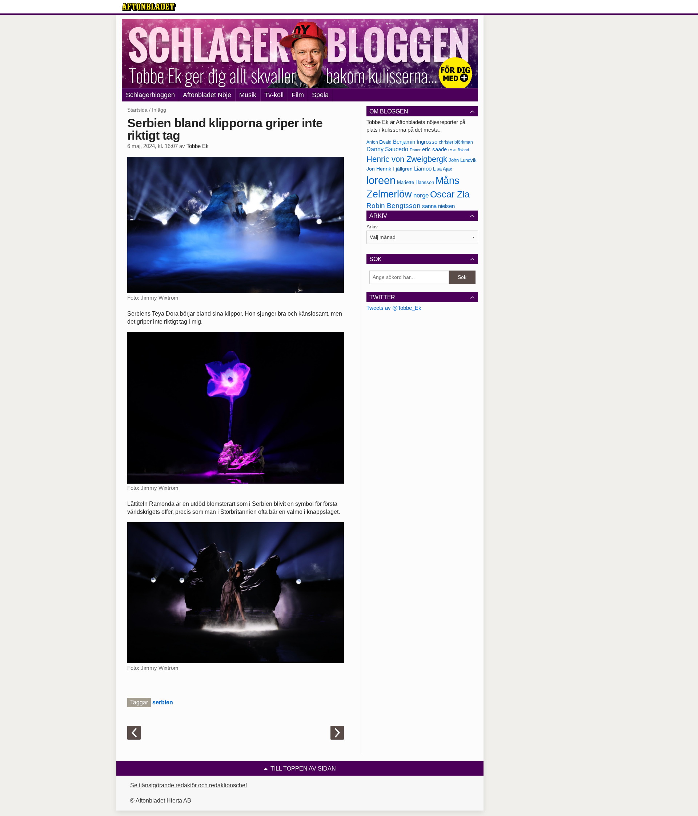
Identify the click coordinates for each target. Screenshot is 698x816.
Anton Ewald (379, 142)
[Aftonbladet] (149, 7)
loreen (381, 180)
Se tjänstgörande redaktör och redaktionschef (188, 785)
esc (452, 149)
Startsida (137, 110)
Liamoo (423, 169)
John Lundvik (463, 160)
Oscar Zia (450, 194)
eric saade (434, 149)
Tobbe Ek (197, 146)
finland (463, 150)
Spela (320, 95)
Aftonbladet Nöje (207, 95)
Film (298, 95)
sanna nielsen (438, 206)
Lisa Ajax (442, 169)
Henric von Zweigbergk (406, 159)
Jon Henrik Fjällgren (389, 169)
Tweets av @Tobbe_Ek (393, 308)
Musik (247, 95)
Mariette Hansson (415, 182)
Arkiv (372, 226)
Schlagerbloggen (150, 95)
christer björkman (456, 142)
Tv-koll (274, 95)
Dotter (415, 150)
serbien (162, 702)
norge (421, 195)
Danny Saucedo (387, 149)
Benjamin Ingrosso (415, 142)
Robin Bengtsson (393, 205)
